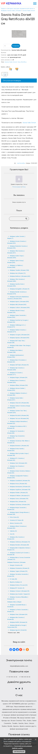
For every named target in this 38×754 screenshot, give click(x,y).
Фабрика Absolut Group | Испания (16, 311)
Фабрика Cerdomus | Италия (20, 505)
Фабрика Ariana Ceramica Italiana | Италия (18, 472)
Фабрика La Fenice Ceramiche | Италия (17, 611)
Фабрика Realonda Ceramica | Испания (17, 247)
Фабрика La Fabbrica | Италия (15, 266)
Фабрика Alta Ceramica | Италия (15, 538)
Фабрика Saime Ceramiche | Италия (16, 316)
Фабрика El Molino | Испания (20, 496)
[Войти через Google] (24, 649)
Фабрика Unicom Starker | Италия (16, 389)
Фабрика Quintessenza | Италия (15, 356)
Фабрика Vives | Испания (18, 614)
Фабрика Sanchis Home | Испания (15, 285)
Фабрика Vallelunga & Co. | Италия (16, 326)
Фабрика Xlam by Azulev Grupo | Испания (18, 454)
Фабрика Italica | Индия (14, 602)
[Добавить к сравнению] (5, 74)
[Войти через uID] (10, 649)
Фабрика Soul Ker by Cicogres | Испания (17, 321)
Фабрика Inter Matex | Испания (15, 351)
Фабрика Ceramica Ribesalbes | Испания (17, 598)
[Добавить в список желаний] (16, 69)
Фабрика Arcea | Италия (18, 484)
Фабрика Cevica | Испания (19, 499)
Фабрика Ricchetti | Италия (19, 415)
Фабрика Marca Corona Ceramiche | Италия (18, 558)
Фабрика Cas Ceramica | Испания (15, 467)
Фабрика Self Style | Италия (19, 365)
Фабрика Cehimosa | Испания (20, 542)
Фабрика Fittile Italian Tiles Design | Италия (19, 346)
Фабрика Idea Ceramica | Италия (15, 618)
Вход (24, 187)
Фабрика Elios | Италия (18, 502)
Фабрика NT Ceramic (17, 588)
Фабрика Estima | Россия (18, 585)
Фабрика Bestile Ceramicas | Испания (17, 293)
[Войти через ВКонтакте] (14, 649)
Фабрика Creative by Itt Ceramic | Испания (18, 554)
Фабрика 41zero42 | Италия (19, 403)
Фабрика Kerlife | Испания (18, 622)
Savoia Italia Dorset (29, 123)
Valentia (13, 531)
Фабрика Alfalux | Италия (19, 385)
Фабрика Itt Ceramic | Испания (15, 374)
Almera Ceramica (16, 523)
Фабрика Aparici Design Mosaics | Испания (18, 513)
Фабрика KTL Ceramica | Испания (15, 459)
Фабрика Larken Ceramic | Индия (16, 237)
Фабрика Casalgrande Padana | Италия (17, 477)
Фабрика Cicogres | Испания (19, 335)
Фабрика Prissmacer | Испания (16, 562)
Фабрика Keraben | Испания (19, 545)
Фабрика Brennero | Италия (19, 446)
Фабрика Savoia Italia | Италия (15, 399)
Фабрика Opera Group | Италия (15, 262)
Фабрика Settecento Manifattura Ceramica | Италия (18, 298)
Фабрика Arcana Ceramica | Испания (16, 242)
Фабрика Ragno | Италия (18, 377)
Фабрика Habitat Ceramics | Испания (16, 331)
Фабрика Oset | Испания (18, 463)
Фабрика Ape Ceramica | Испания (15, 369)
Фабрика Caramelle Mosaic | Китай (16, 606)
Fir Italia (13, 579)
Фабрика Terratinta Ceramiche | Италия (17, 575)
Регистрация (16, 187)
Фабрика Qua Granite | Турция (20, 594)
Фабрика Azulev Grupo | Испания (15, 257)
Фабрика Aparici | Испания (19, 302)
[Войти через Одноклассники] (27, 649)
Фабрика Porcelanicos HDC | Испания (17, 427)
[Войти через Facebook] (17, 649)
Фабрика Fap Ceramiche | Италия (16, 437)
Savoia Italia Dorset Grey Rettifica (15, 62)
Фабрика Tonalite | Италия (19, 270)
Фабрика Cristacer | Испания (19, 591)
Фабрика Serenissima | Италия (20, 487)
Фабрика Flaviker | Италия (19, 493)
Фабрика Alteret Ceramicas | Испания (17, 527)
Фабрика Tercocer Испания (19, 418)
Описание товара (12, 81)
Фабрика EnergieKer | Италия (19, 289)
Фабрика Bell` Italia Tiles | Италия (16, 342)
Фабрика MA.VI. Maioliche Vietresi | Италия (18, 549)
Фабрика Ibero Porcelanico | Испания (16, 361)
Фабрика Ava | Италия (18, 273)
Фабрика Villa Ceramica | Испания (15, 252)
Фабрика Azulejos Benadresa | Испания (17, 422)
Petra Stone (14, 517)
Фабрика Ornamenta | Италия (19, 568)
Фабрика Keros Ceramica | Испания (16, 381)
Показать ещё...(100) (13, 633)
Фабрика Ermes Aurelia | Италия (15, 450)
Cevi (12, 534)
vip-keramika (21, 163)
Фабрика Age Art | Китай (18, 630)
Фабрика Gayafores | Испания (20, 490)
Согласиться (19, 751)
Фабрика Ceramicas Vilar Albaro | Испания (18, 442)
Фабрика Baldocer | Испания (20, 276)
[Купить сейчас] (10, 69)
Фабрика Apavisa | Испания (19, 338)
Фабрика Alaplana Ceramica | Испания (17, 394)
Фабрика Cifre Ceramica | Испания (16, 280)
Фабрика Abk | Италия (18, 305)
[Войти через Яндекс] (20, 649)
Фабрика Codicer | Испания (20, 308)
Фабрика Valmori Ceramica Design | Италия (18, 407)
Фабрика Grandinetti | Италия (20, 481)
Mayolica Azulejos (16, 582)
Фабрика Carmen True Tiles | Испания (17, 412)
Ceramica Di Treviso (16, 520)
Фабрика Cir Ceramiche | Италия (15, 432)
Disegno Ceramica (16, 565)
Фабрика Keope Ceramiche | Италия (16, 508)
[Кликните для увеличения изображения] (19, 34)
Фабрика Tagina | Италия (18, 571)
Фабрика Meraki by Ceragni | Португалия (16, 626)
